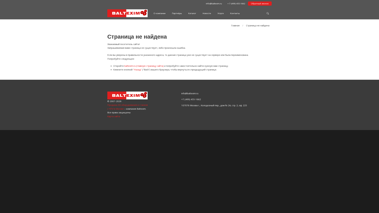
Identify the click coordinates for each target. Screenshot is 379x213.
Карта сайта (113, 116)
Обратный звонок (260, 3)
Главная (235, 25)
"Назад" (137, 69)
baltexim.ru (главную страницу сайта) (144, 65)
